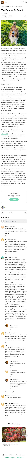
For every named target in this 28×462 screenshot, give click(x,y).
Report (23, 455)
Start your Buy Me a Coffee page (13, 457)
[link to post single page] (14, 437)
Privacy (12, 455)
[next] (26, 435)
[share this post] (25, 16)
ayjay (5, 2)
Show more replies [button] (10, 392)
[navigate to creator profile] (2, 2)
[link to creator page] (3, 207)
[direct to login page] (15, 221)
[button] (26, 2)
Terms (18, 455)
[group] (14, 437)
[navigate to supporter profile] (8, 257)
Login (22, 1)
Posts (7, 6)
